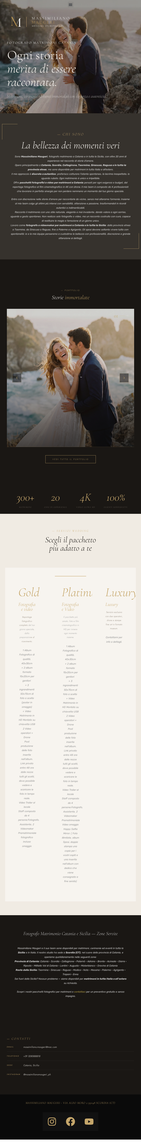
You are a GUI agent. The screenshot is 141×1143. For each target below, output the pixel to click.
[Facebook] (70, 1121)
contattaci (79, 991)
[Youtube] (89, 1121)
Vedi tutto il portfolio (70, 459)
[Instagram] (52, 1121)
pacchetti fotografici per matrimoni (52, 991)
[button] (70, 4)
